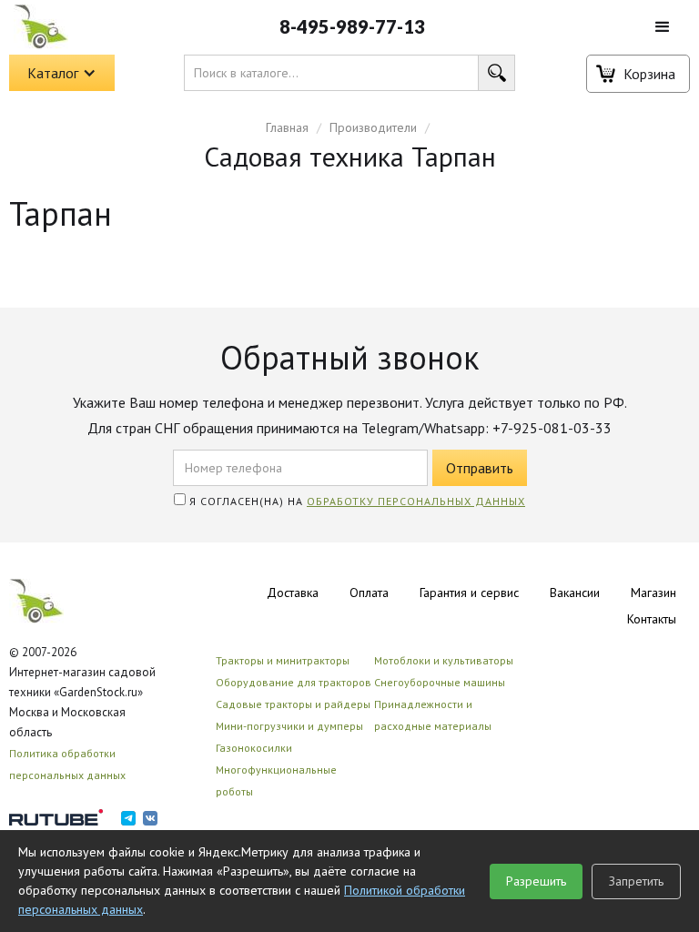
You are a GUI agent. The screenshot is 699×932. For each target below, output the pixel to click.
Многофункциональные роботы (276, 780)
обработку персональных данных (416, 501)
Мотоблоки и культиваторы (443, 660)
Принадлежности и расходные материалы (432, 715)
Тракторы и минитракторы (283, 660)
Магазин (653, 592)
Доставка (293, 592)
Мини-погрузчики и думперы (289, 726)
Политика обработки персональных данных (67, 764)
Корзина (649, 74)
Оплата (369, 592)
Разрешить (536, 881)
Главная (287, 127)
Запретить (636, 881)
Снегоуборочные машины (439, 682)
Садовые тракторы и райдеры (293, 704)
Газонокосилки (254, 748)
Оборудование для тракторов (293, 682)
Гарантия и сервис (469, 592)
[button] (662, 27)
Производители (373, 127)
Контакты (651, 619)
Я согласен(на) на (355, 501)
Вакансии (575, 592)
